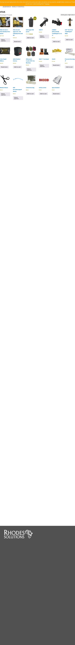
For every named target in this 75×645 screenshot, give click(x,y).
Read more (17, 41)
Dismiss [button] (47, 4)
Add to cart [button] (30, 38)
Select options (3, 40)
